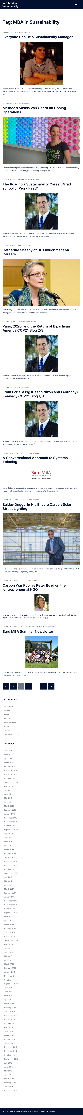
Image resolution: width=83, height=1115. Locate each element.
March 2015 (9, 964)
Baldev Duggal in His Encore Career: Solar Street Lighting (37, 506)
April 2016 (8, 920)
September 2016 (11, 913)
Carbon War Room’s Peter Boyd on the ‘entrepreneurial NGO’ (34, 587)
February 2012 (10, 1083)
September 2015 (11, 940)
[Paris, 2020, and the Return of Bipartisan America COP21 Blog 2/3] (41, 353)
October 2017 (9, 869)
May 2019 (8, 798)
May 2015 (8, 956)
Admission (22, 179)
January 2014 (9, 1011)
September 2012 (11, 1059)
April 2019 (8, 802)
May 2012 (8, 1071)
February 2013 (10, 1039)
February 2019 (10, 810)
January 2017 (9, 897)
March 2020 (9, 762)
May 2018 (8, 841)
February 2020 (10, 766)
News (21, 32)
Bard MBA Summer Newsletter (28, 631)
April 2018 (8, 845)
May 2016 (8, 917)
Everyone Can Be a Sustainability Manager (38, 37)
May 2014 (8, 996)
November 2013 (10, 1019)
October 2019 (9, 778)
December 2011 (10, 1090)
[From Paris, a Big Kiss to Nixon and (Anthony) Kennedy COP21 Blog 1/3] (41, 419)
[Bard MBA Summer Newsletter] (41, 652)
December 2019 (10, 770)
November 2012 (10, 1051)
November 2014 (10, 976)
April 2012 (8, 1075)
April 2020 (8, 758)
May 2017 (8, 881)
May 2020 (8, 755)
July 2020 (8, 751)
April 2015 (8, 960)
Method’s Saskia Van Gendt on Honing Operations (34, 110)
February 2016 (10, 928)
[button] (76, 5)
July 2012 (8, 1063)
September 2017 (11, 873)
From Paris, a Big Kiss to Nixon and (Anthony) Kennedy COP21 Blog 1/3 (40, 394)
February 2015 (10, 968)
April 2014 (8, 1000)
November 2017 (10, 865)
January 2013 (9, 1043)
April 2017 (8, 885)
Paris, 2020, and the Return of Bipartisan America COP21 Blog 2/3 (36, 328)
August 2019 (9, 786)
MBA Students (10, 722)
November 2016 (10, 905)
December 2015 (10, 936)
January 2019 (9, 814)
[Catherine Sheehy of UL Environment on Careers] (41, 282)
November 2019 (10, 774)
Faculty (7, 718)
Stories (27, 32)
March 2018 (9, 849)
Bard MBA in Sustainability (10, 5)
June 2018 (8, 837)
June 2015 (8, 952)
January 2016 (9, 932)
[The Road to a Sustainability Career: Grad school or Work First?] (41, 211)
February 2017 (10, 893)
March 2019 (9, 806)
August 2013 (9, 1027)
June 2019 (8, 794)
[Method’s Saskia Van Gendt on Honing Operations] (41, 140)
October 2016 (9, 909)
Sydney (52, 1111)
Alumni (32, 627)
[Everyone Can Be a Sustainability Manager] (41, 63)
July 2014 (8, 988)
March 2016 (9, 924)
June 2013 (8, 1031)
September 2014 (11, 984)
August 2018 (9, 834)
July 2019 (8, 790)
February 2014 (10, 1008)
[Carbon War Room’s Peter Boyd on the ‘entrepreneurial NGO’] (41, 602)
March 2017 (9, 889)
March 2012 (9, 1079)
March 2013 (9, 1035)
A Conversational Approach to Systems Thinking (35, 460)
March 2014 (9, 1004)
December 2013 (10, 1015)
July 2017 (8, 877)
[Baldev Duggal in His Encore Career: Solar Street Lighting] (41, 539)
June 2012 (8, 1067)
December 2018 (10, 818)
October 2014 (9, 980)
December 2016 (10, 901)
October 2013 (9, 1023)
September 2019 (11, 782)
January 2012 (9, 1087)
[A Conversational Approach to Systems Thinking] (41, 475)
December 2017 (10, 861)
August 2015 (9, 944)
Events (22, 321)
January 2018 (9, 857)
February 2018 (10, 853)
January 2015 (9, 972)
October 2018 (9, 826)
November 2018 (10, 822)
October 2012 (9, 1055)
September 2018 (11, 830)
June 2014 (8, 992)
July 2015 (8, 948)
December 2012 (10, 1047)
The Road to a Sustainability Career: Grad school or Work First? (37, 186)
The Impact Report (12, 734)
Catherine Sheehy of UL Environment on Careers (36, 252)
